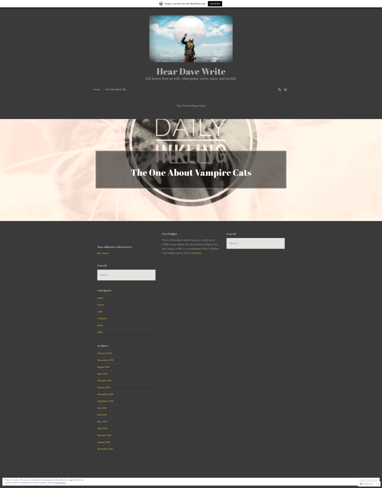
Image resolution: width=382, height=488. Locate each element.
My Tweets (103, 253)
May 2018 (102, 421)
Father (100, 298)
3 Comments (205, 163)
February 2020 (104, 353)
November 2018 (105, 394)
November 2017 (105, 449)
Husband (101, 318)
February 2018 (104, 435)
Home (97, 89)
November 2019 (105, 360)
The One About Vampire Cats (191, 172)
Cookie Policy (60, 483)
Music (100, 325)
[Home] (279, 89)
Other (100, 332)
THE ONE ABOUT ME (115, 89)
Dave (193, 163)
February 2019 (104, 380)
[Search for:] (126, 275)
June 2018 (102, 414)
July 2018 (101, 408)
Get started (215, 4)
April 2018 (102, 428)
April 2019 (102, 374)
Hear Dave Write (191, 71)
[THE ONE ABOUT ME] (285, 89)
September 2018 (105, 401)
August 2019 (103, 367)
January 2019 (103, 387)
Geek (99, 311)
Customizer (195, 253)
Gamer (100, 305)
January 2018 (103, 442)
